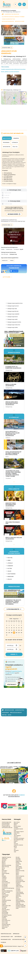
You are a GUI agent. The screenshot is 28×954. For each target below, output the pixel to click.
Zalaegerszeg (8, 12)
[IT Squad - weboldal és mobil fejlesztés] (23, 951)
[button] (14, 98)
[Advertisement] (14, 290)
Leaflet (25, 104)
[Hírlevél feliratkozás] (1, 946)
